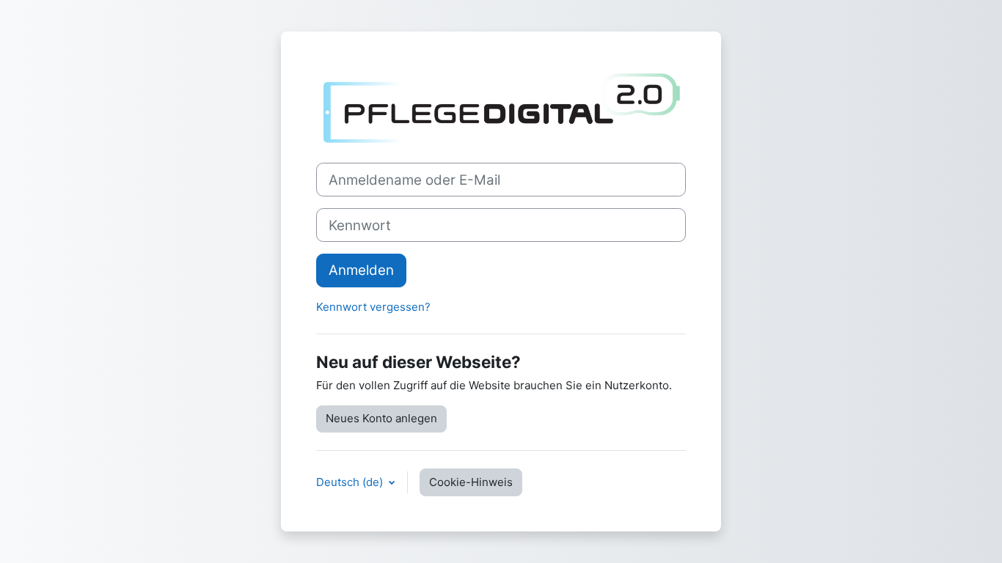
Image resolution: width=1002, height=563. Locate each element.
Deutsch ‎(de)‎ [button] (351, 482)
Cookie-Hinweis (471, 482)
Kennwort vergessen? (373, 307)
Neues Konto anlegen (381, 418)
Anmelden (361, 270)
